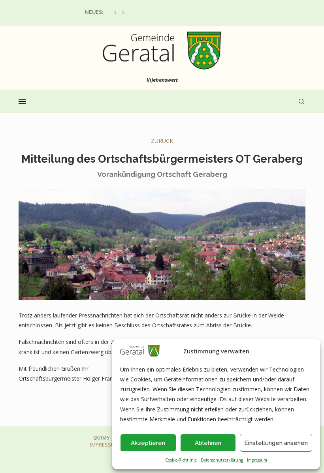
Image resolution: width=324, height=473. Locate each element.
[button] (115, 12)
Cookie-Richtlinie (181, 460)
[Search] (301, 101)
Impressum (257, 460)
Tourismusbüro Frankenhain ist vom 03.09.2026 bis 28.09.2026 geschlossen (183, 12)
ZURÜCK (162, 141)
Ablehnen (208, 443)
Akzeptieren (148, 443)
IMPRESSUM (104, 444)
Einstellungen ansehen (276, 443)
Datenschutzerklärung (222, 460)
